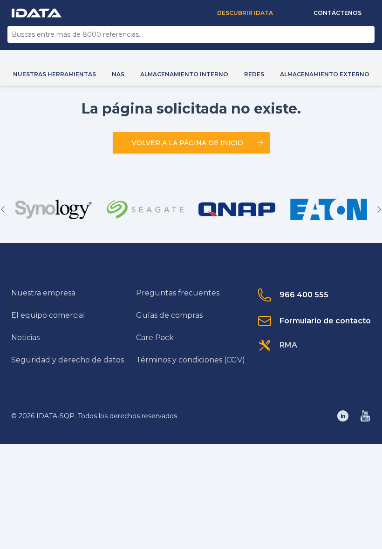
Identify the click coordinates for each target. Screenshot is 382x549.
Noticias (25, 337)
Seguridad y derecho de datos (67, 359)
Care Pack (155, 337)
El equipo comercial (48, 315)
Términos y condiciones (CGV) (190, 359)
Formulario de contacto (325, 320)
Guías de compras (169, 315)
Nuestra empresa (43, 292)
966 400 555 (304, 294)
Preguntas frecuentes (177, 292)
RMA (288, 345)
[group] (53, 209)
